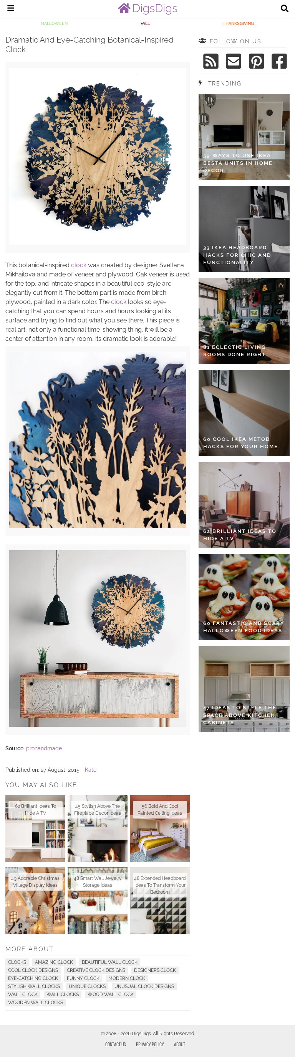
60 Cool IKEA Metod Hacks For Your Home (240, 443)
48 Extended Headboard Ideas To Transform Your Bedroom (160, 885)
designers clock (155, 970)
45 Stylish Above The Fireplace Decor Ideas (97, 810)
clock (78, 265)
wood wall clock (111, 994)
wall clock (23, 994)
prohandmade (44, 748)
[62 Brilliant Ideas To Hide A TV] (244, 505)
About (179, 1044)
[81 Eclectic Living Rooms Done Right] (244, 321)
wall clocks (62, 994)
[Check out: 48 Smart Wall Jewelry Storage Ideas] (98, 900)
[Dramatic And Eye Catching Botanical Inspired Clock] (97, 725)
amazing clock (54, 962)
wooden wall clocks (35, 1002)
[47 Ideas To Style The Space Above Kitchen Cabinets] (244, 689)
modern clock (126, 978)
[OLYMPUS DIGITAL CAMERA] (97, 243)
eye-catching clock (33, 978)
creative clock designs (96, 970)
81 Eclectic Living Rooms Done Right (234, 351)
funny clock (83, 978)
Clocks (17, 962)
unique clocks (87, 986)
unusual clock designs (144, 986)
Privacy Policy (150, 1044)
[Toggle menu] (11, 9)
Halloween (54, 23)
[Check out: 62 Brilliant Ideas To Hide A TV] (35, 828)
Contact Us (115, 1044)
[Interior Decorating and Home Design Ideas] (147, 13)
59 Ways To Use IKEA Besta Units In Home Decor (238, 163)
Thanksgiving (238, 23)
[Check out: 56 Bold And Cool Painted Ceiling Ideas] (160, 828)
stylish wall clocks (34, 986)
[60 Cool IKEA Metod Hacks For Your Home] (244, 413)
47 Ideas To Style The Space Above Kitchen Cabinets (240, 715)
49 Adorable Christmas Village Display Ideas (35, 882)
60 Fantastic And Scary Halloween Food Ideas (244, 627)
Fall (145, 23)
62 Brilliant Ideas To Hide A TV (35, 810)
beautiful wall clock (110, 962)
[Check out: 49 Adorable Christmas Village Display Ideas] (35, 900)
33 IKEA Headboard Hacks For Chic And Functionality (237, 255)
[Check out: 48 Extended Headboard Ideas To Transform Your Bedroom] (160, 900)
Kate (90, 770)
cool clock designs (33, 970)
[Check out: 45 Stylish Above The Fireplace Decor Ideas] (98, 828)
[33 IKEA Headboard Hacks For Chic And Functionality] (244, 229)
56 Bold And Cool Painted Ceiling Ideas (160, 810)
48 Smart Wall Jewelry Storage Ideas (98, 882)
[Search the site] (284, 9)
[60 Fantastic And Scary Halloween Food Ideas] (244, 597)
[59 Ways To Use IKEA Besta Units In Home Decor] (244, 137)
